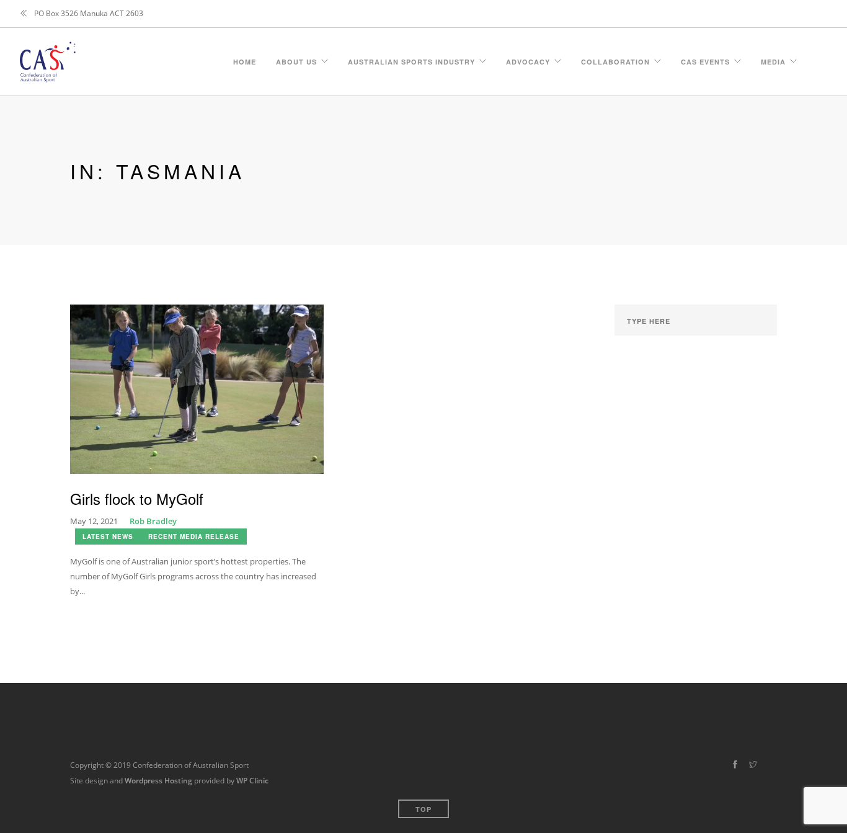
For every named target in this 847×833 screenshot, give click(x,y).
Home (244, 60)
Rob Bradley (153, 521)
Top (423, 809)
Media (773, 60)
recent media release (193, 536)
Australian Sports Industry (411, 60)
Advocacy (528, 60)
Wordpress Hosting (158, 780)
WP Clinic (252, 780)
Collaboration (615, 60)
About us (296, 60)
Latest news (107, 536)
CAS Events (705, 60)
